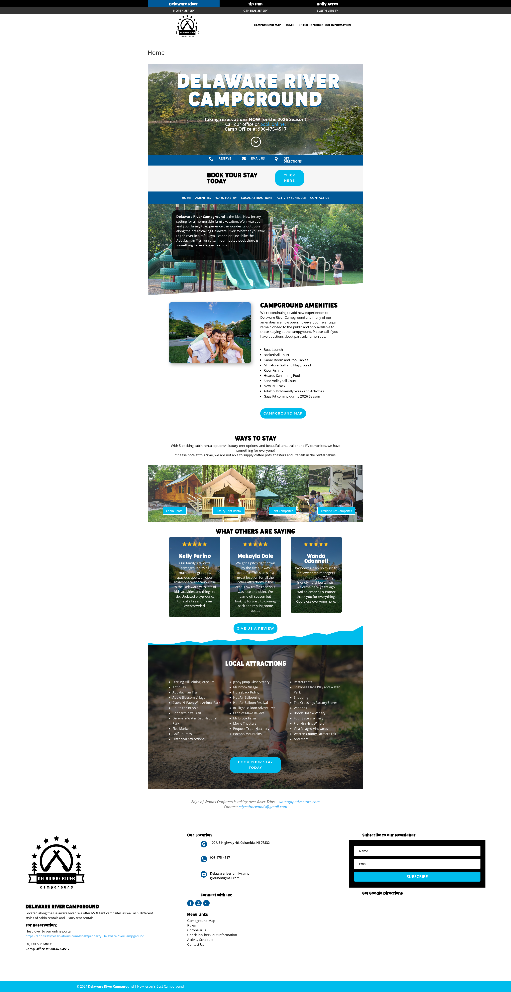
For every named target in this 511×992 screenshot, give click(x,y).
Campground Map (267, 25)
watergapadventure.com (299, 801)
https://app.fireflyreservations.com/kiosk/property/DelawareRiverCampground (85, 936)
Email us (258, 158)
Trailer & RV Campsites (336, 511)
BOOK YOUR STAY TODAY (255, 764)
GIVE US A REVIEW (255, 628)
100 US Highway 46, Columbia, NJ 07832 (240, 842)
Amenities (203, 198)
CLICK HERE (289, 178)
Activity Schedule (291, 198)
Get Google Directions (382, 893)
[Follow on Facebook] (190, 903)
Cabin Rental (174, 511)
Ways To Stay (226, 198)
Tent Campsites (282, 511)
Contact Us (319, 198)
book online (272, 124)
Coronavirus (196, 930)
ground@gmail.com (225, 878)
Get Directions (293, 159)
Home (186, 198)
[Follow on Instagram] (198, 903)
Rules (289, 25)
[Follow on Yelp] (206, 903)
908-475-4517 (272, 129)
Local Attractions (256, 198)
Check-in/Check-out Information (325, 25)
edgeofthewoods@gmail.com (263, 806)
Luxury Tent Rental (229, 511)
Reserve (225, 158)
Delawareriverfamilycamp (229, 873)
